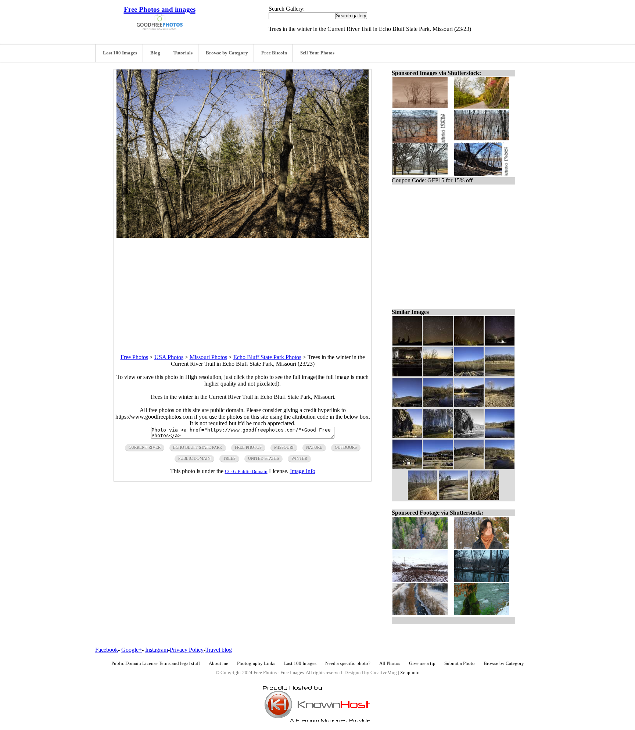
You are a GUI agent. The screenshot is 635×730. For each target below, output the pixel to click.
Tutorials (183, 53)
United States (263, 458)
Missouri (284, 447)
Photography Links (256, 663)
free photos (248, 447)
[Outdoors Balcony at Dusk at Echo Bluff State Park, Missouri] (438, 374)
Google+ (131, 650)
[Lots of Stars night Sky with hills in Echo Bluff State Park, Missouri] (438, 343)
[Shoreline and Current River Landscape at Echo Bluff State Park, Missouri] (438, 405)
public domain (194, 458)
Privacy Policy (187, 650)
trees (229, 458)
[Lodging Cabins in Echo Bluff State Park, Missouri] (469, 467)
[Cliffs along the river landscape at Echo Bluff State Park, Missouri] (407, 436)
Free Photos (134, 357)
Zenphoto (410, 672)
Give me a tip (422, 663)
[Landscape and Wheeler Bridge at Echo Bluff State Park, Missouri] (407, 405)
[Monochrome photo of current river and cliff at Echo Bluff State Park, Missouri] (469, 436)
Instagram (156, 650)
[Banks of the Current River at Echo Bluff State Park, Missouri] (499, 405)
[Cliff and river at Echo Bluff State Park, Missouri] (438, 436)
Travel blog (218, 650)
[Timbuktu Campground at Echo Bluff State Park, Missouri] (499, 374)
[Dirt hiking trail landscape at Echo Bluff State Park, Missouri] (422, 498)
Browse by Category (227, 53)
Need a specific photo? (347, 663)
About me (218, 663)
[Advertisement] (242, 289)
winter (299, 458)
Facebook (106, 650)
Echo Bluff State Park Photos (267, 357)
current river (145, 447)
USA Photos (168, 357)
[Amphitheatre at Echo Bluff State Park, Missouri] (407, 467)
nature (314, 447)
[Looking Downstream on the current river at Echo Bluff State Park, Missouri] (499, 467)
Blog (155, 53)
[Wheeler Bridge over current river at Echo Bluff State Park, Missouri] (469, 405)
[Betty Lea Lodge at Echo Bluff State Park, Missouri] (438, 467)
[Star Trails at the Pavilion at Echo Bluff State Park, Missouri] (469, 343)
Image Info (302, 471)
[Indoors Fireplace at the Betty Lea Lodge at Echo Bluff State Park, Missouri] (407, 374)
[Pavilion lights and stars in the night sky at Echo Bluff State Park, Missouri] (499, 343)
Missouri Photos (208, 357)
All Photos (389, 663)
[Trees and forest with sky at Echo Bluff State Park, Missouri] (469, 374)
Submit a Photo (459, 663)
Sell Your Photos (317, 53)
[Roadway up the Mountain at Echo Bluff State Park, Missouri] (453, 498)
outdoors (346, 447)
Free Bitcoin (274, 53)
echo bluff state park (197, 447)
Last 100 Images (120, 53)
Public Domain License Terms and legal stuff (155, 663)
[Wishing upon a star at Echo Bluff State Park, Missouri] (407, 343)
